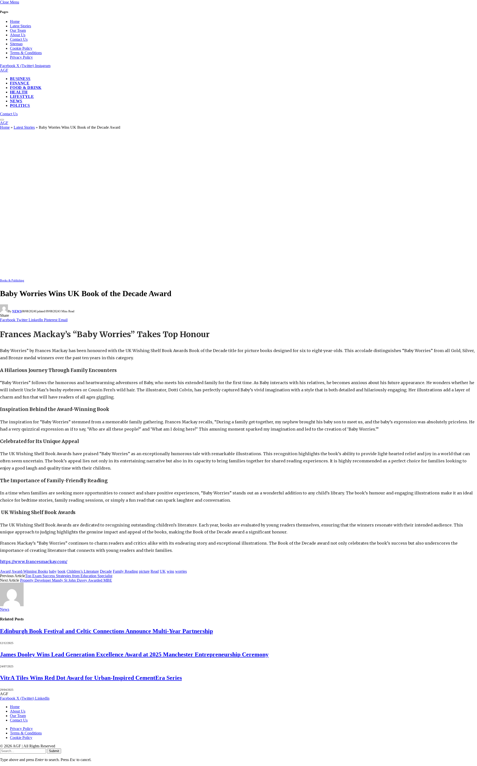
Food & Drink (25, 87)
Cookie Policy (21, 48)
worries (181, 571)
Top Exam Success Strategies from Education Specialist (68, 576)
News (16, 101)
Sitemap (16, 44)
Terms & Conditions (26, 53)
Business (20, 79)
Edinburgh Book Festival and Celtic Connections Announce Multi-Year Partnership (106, 631)
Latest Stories (20, 26)
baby (53, 571)
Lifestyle (22, 96)
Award (5, 571)
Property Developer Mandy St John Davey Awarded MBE (66, 580)
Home (15, 21)
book (62, 571)
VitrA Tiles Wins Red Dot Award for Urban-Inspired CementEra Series (91, 678)
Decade (106, 571)
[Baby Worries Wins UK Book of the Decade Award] (154, 276)
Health (19, 92)
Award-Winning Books (29, 571)
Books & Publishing (12, 280)
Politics (20, 105)
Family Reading (125, 571)
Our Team (18, 30)
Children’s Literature (83, 571)
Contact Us (19, 39)
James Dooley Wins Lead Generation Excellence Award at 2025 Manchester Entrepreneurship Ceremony (134, 654)
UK (163, 571)
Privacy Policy (21, 57)
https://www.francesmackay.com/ (33, 561)
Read (155, 571)
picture (144, 571)
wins (170, 571)
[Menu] (2, 120)
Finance (19, 83)
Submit (54, 751)
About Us (17, 35)
